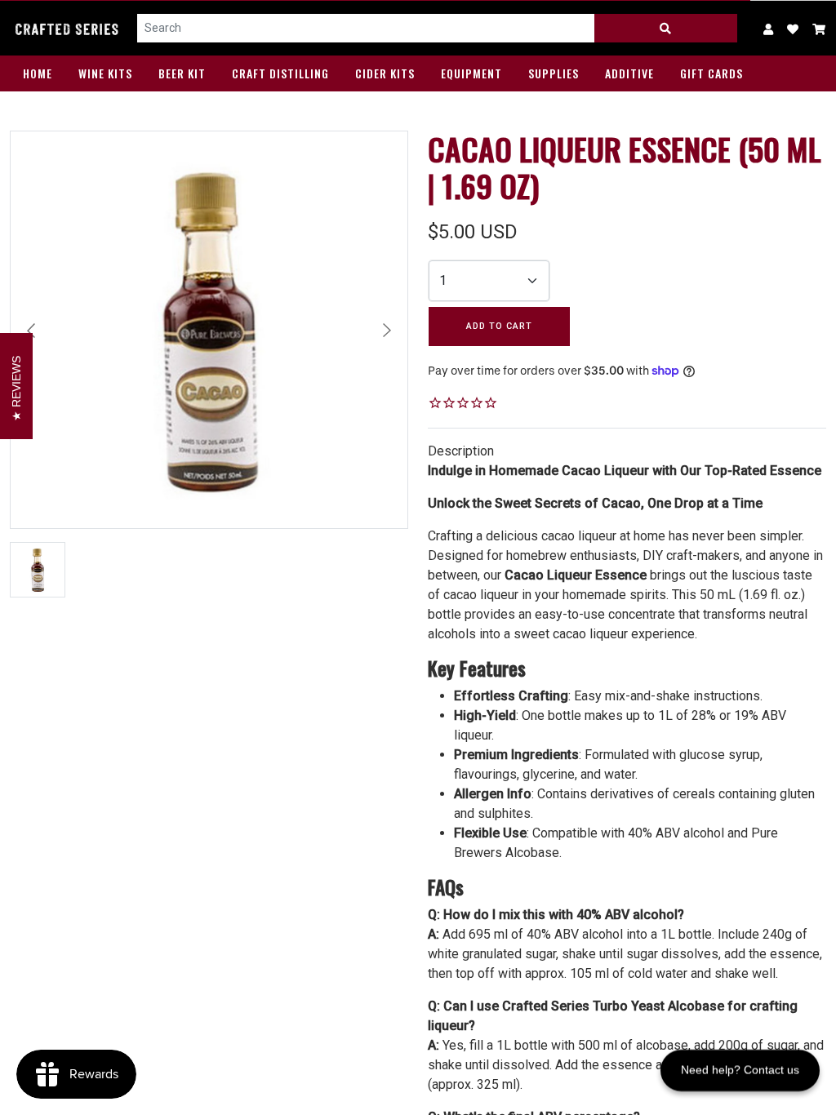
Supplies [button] (553, 73)
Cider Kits (385, 73)
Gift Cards (711, 73)
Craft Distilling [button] (280, 73)
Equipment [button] (471, 73)
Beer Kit (182, 73)
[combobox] (366, 28)
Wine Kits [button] (105, 73)
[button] (819, 28)
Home (37, 73)
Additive (629, 73)
